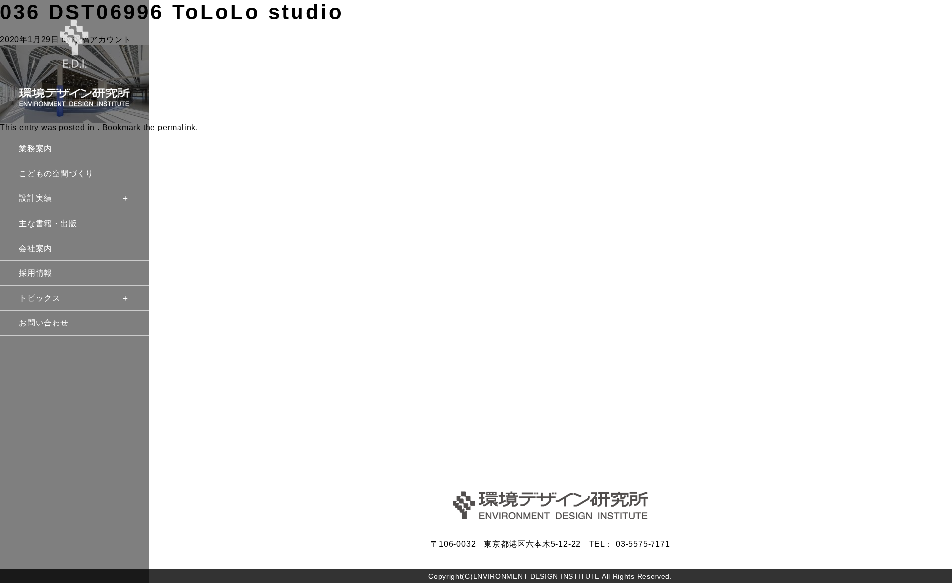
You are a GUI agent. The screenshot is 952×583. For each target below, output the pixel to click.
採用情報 (35, 273)
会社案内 (35, 248)
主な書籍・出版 (48, 223)
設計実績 (35, 198)
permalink (177, 127)
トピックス (39, 298)
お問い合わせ (44, 323)
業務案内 (35, 148)
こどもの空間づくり (56, 173)
